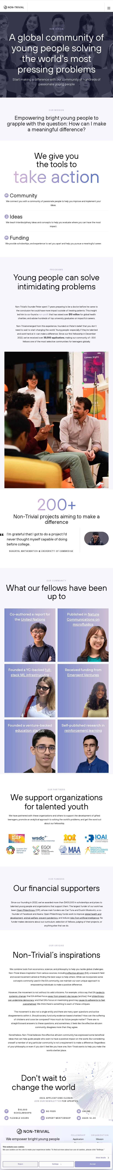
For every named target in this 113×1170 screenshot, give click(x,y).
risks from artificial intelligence (84, 917)
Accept (92, 1164)
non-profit (44, 314)
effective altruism (75, 973)
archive (82, 996)
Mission (99, 1139)
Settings (55, 1164)
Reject (20, 1164)
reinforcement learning (83, 730)
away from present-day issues (63, 996)
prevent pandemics (48, 917)
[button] (109, 7)
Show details (101, 1158)
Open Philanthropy (26, 910)
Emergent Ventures (83, 675)
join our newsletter (47, 1101)
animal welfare (31, 917)
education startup (30, 730)
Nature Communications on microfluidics (83, 619)
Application (78, 1139)
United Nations (33, 619)
